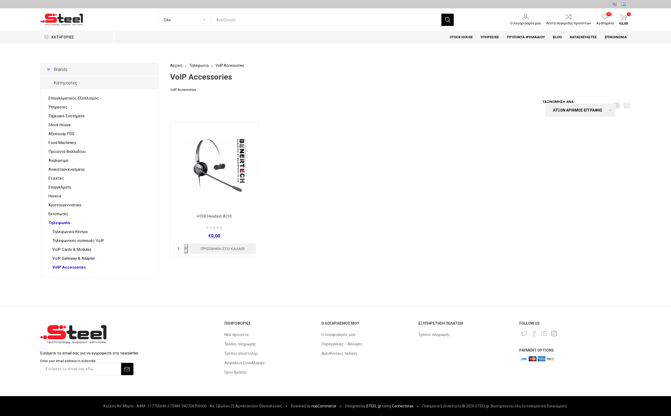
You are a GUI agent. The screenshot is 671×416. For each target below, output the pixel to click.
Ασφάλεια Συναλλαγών (244, 362)
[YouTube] (544, 333)
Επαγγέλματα (59, 187)
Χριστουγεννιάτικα (64, 205)
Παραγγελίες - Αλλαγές (341, 344)
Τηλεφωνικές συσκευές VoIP (78, 240)
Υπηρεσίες (57, 107)
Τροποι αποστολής (241, 353)
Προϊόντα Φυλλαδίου (67, 151)
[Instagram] (554, 333)
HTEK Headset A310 (214, 216)
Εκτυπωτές (58, 214)
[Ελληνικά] (623, 4)
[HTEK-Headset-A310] (214, 166)
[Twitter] (524, 333)
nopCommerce (323, 406)
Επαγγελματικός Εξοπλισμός (73, 98)
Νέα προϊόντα (236, 334)
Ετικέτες (56, 178)
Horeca (54, 196)
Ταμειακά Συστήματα (66, 116)
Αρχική (176, 65)
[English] (614, 4)
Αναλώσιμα (58, 160)
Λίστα (627, 105)
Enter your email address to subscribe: (68, 361)
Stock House (59, 125)
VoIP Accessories (69, 267)
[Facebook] (534, 333)
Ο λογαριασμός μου (525, 23)
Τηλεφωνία (59, 222)
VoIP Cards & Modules (71, 249)
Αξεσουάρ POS (61, 133)
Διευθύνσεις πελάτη (339, 353)
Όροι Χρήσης (235, 372)
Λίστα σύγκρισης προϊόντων (568, 23)
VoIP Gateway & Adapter (73, 258)
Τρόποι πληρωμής (240, 344)
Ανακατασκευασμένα (66, 169)
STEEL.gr (373, 406)
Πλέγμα (617, 105)
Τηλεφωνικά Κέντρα (70, 231)
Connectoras (402, 406)
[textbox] (326, 20)
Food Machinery (62, 142)
